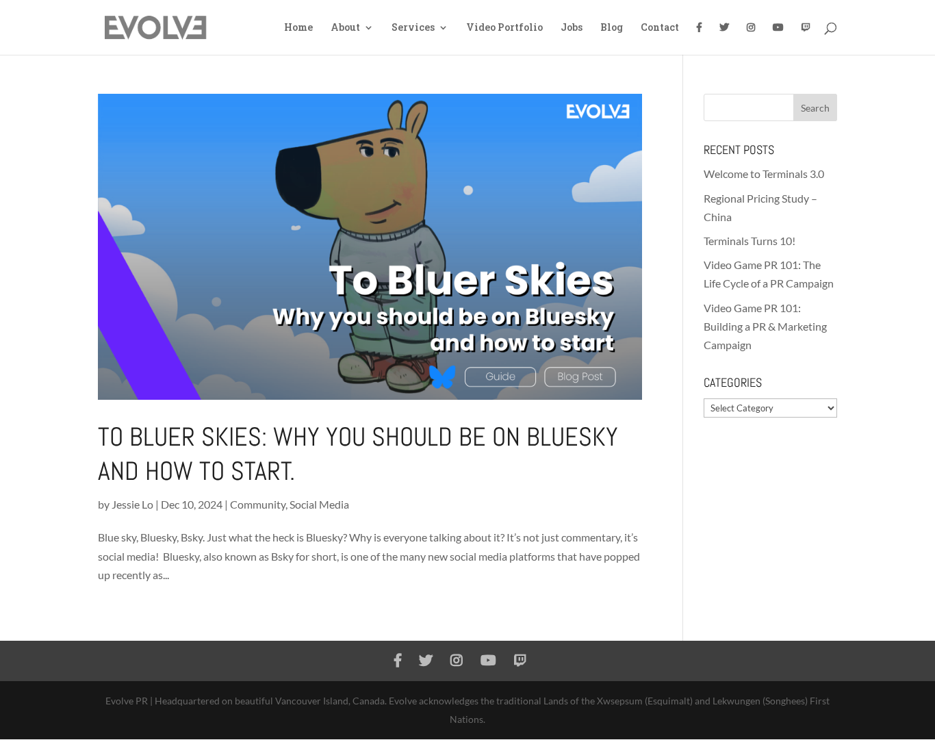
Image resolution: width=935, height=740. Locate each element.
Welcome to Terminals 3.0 (764, 173)
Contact (660, 28)
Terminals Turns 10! (749, 240)
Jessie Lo (132, 504)
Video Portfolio (504, 28)
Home (298, 28)
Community (257, 504)
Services (413, 28)
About (345, 28)
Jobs (571, 28)
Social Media (319, 504)
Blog (611, 28)
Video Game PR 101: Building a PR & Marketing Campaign (765, 326)
